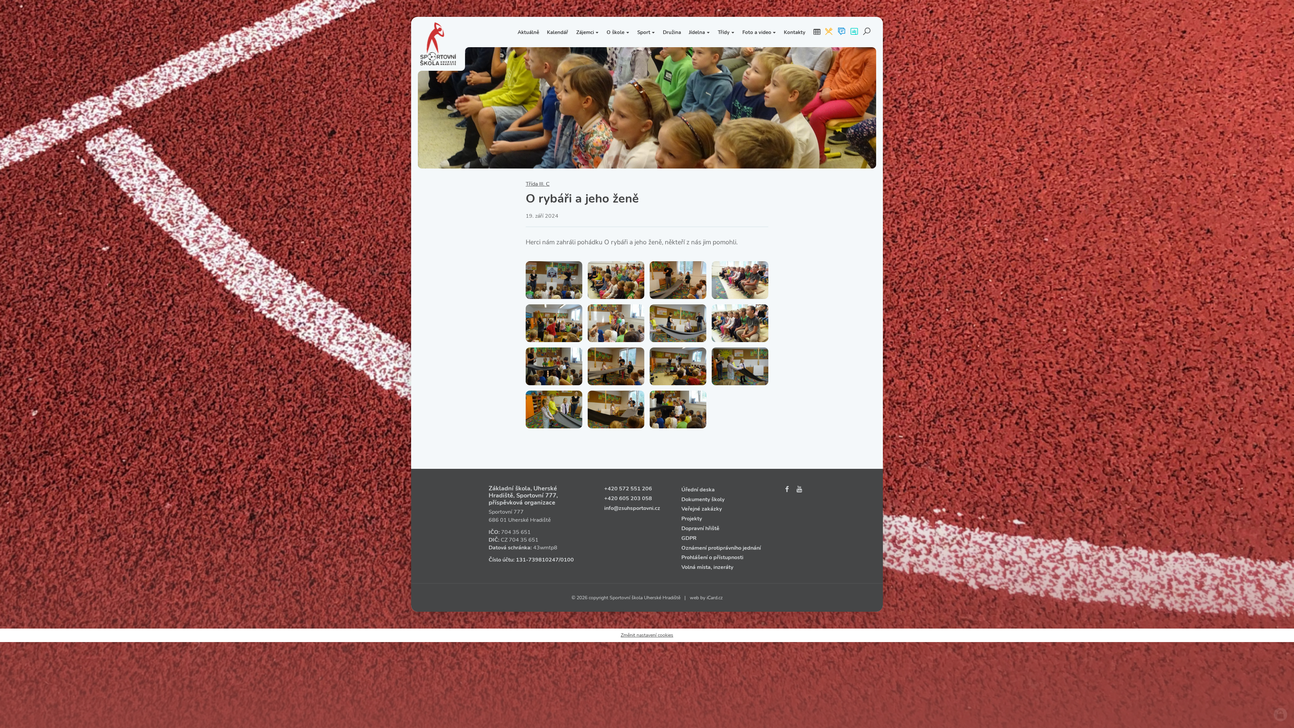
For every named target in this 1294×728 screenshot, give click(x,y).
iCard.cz (714, 598)
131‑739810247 (537, 560)
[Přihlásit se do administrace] (1280, 714)
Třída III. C (538, 184)
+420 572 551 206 (628, 488)
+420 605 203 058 (628, 498)
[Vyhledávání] (867, 32)
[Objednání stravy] (829, 32)
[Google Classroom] (854, 32)
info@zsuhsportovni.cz (632, 508)
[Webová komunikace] (841, 32)
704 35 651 (516, 532)
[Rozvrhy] (816, 32)
